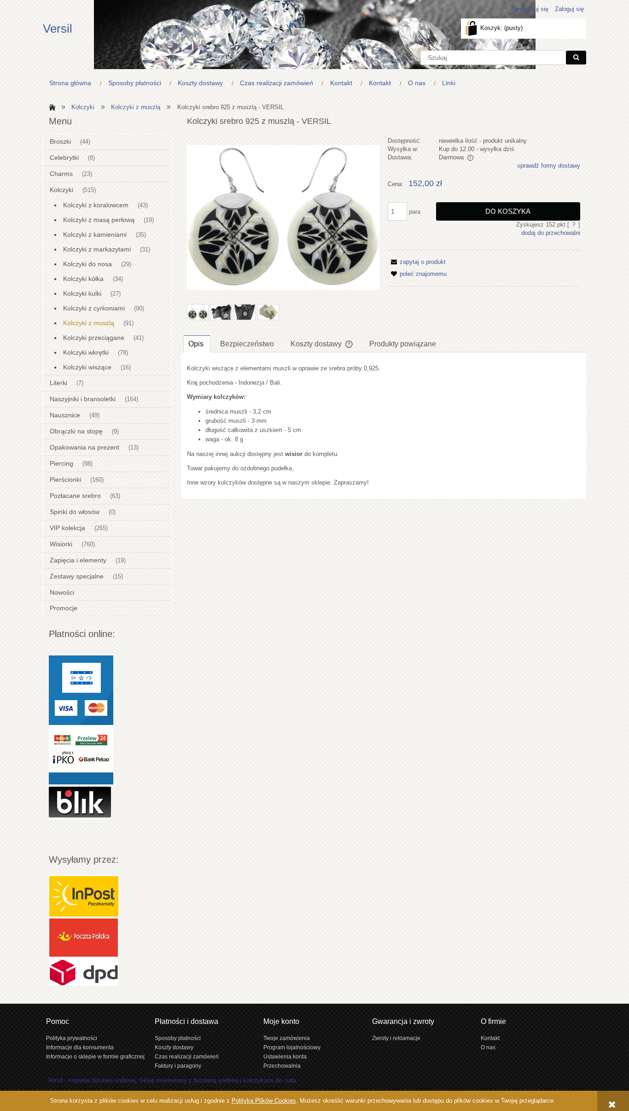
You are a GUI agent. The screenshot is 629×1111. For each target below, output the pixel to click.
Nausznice (65, 415)
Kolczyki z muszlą (88, 323)
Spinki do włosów (74, 511)
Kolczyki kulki (82, 293)
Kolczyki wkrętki (86, 352)
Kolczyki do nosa (87, 264)
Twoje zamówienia (286, 1038)
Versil (57, 28)
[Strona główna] (51, 106)
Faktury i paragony (178, 1066)
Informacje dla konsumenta (80, 1047)
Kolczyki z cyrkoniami (94, 308)
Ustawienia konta (285, 1056)
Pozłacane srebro (75, 495)
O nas (488, 1047)
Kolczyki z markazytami (97, 249)
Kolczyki (61, 189)
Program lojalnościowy (291, 1047)
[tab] (197, 343)
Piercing (61, 463)
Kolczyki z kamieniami (95, 234)
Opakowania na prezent (84, 447)
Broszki (60, 141)
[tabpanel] (383, 425)
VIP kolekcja (67, 528)
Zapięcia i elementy (78, 560)
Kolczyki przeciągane (93, 337)
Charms (61, 173)
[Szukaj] (576, 57)
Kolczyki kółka (83, 278)
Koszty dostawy (174, 1047)
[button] (417, 261)
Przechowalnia (282, 1066)
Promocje (63, 608)
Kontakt (490, 1038)
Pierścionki (65, 479)
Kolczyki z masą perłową (98, 219)
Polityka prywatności (71, 1038)
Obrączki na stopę (76, 431)
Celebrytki (64, 157)
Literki (58, 382)
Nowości (62, 592)
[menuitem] (72, 83)
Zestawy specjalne (77, 576)
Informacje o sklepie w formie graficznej (95, 1056)
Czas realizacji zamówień (187, 1056)
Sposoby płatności (178, 1038)
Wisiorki (61, 544)
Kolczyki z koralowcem (95, 205)
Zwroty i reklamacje (396, 1038)
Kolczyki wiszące (87, 367)
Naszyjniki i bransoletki (83, 399)
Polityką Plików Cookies (264, 1100)
